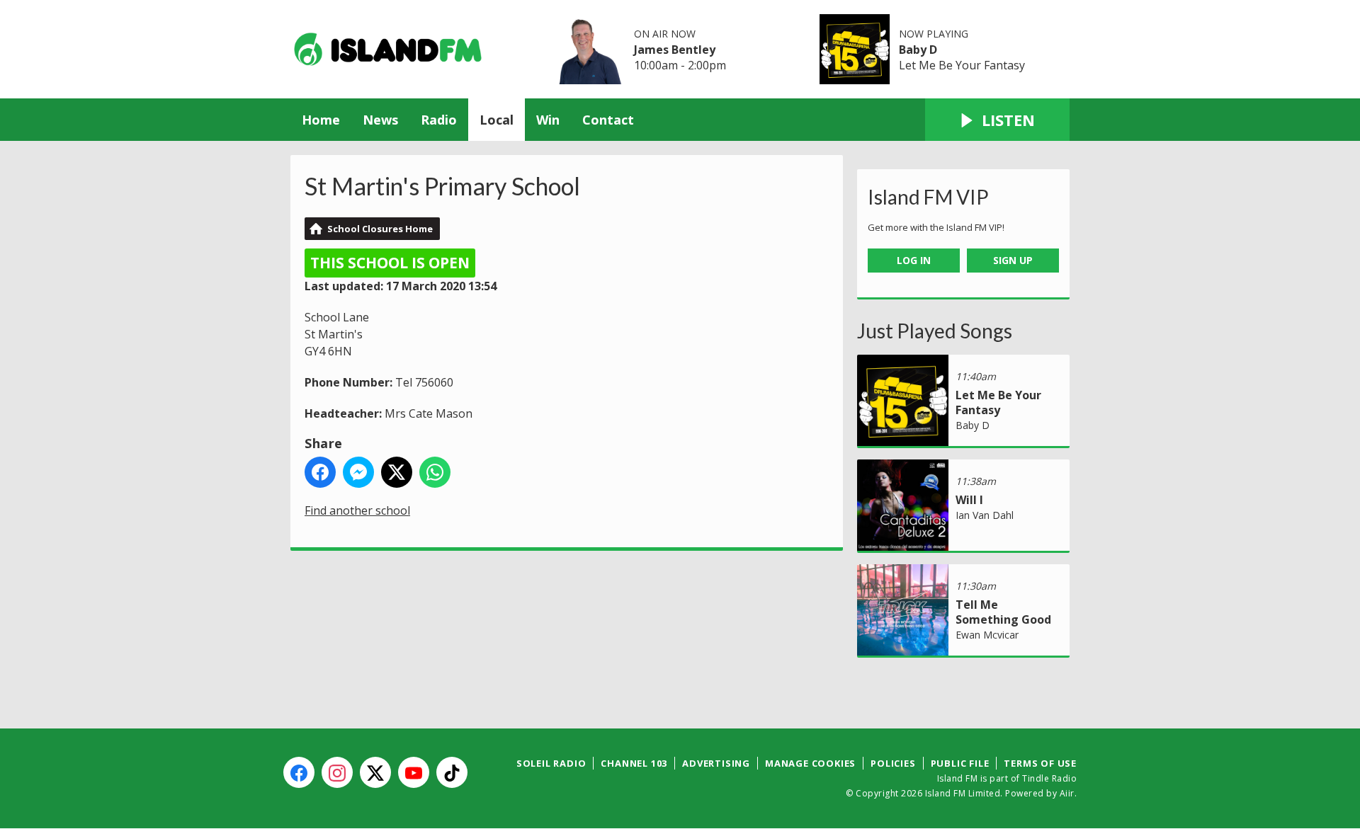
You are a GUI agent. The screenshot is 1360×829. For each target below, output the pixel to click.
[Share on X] (396, 472)
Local (497, 119)
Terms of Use (1040, 763)
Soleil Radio (551, 763)
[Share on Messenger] (358, 472)
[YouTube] (413, 772)
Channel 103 (634, 763)
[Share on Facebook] (320, 472)
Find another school (357, 510)
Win (548, 119)
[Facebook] (298, 772)
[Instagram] (337, 772)
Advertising (716, 763)
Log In (914, 260)
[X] (375, 772)
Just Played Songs (934, 331)
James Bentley (674, 49)
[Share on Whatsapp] (434, 472)
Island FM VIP (928, 197)
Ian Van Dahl (985, 515)
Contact (608, 119)
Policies (893, 763)
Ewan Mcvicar (987, 634)
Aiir (1067, 793)
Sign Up (1013, 260)
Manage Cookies (810, 763)
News (380, 119)
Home (321, 119)
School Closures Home (380, 228)
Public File (960, 763)
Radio (439, 119)
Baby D (918, 49)
